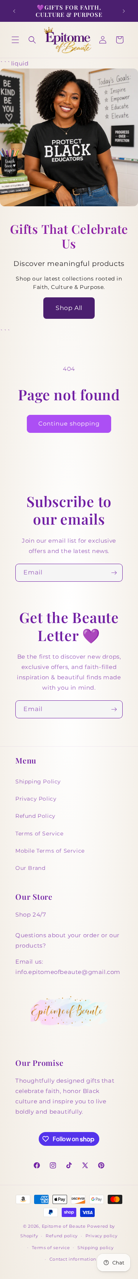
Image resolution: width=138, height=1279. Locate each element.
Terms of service (51, 1247)
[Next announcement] (123, 11)
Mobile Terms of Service (50, 850)
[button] (15, 39)
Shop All (69, 308)
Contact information (72, 1259)
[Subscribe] (113, 573)
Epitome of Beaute (64, 1226)
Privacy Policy (35, 798)
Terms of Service (39, 833)
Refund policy (62, 1235)
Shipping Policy (38, 781)
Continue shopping (69, 423)
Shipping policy (95, 1247)
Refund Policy (35, 815)
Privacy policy (101, 1235)
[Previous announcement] (14, 11)
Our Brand (30, 868)
